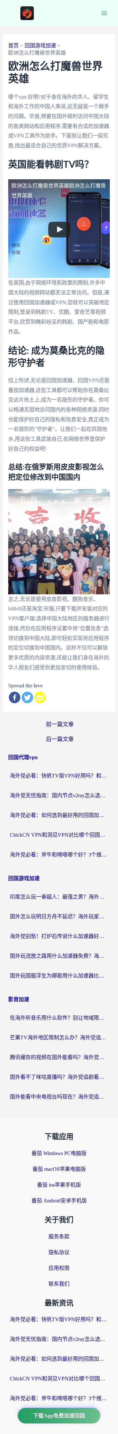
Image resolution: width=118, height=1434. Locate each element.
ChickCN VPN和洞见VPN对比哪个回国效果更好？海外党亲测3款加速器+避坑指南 (59, 835)
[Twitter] (27, 697)
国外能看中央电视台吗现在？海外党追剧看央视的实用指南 (59, 1097)
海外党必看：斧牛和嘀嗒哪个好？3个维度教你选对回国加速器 (59, 854)
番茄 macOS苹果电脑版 (59, 1169)
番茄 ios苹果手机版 (59, 1185)
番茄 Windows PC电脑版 (59, 1153)
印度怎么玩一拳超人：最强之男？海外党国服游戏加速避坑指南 (59, 897)
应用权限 (59, 1268)
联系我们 (59, 1284)
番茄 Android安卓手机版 (59, 1200)
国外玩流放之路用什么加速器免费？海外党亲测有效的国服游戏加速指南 (59, 956)
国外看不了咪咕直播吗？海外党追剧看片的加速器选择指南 (59, 1077)
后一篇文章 (60, 739)
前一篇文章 (60, 724)
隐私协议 (59, 1252)
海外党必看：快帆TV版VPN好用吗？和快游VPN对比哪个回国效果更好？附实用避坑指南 (59, 776)
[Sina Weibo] (40, 697)
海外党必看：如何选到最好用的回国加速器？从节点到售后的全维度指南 (59, 815)
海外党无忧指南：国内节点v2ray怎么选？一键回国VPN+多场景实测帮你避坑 (59, 795)
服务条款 (59, 1236)
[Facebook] (14, 697)
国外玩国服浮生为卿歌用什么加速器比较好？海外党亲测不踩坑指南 (59, 975)
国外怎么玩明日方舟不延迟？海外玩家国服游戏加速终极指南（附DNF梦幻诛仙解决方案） (59, 916)
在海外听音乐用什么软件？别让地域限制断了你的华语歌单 (59, 1018)
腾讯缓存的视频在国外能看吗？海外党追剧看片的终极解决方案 (59, 1057)
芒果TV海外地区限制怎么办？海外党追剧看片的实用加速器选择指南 (59, 1037)
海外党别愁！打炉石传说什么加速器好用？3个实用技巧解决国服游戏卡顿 (59, 936)
